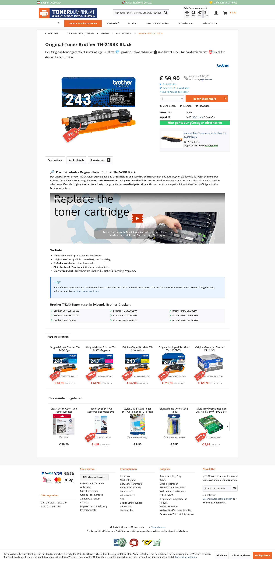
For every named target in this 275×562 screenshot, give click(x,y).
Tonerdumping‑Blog (170, 476)
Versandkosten (158, 527)
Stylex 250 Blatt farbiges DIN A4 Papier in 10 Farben (137, 410)
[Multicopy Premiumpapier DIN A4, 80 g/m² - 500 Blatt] (211, 424)
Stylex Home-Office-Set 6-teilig (174, 410)
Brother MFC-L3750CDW (185, 315)
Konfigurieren (262, 555)
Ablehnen (221, 555)
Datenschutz (126, 491)
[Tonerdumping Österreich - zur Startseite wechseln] (68, 13)
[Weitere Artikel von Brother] (223, 65)
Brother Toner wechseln (86, 291)
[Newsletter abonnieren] (234, 488)
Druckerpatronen (169, 483)
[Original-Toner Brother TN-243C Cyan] (65, 363)
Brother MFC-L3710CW (125, 320)
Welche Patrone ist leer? (173, 491)
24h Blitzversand (89, 490)
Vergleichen (169, 105)
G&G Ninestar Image (131, 483)
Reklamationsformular (92, 483)
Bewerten (204, 105)
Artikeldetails (76, 160)
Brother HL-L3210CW (65, 320)
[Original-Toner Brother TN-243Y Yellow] (137, 363)
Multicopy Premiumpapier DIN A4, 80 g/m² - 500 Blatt (211, 410)
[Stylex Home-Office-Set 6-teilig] (174, 424)
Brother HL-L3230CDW (125, 310)
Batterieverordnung (130, 487)
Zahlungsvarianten (90, 498)
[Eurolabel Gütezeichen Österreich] (120, 542)
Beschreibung (55, 160)
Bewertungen (99, 160)
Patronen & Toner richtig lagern (177, 514)
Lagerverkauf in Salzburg (93, 506)
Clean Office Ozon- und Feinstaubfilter (64, 410)
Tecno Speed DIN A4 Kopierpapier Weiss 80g (100, 410)
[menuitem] (130, 12)
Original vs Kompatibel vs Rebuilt (173, 500)
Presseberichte (88, 509)
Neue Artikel (126, 510)
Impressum (126, 506)
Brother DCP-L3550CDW (66, 315)
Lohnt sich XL (167, 495)
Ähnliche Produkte (58, 336)
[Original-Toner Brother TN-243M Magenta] (101, 363)
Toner (163, 479)
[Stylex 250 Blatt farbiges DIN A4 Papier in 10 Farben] (137, 424)
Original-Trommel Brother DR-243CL (210, 349)
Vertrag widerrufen (95, 477)
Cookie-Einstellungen (131, 502)
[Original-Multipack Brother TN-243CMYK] (174, 363)
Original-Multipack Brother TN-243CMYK (174, 349)
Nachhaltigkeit (128, 479)
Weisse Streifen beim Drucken (176, 510)
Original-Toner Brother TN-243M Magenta (101, 349)
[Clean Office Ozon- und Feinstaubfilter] (64, 424)
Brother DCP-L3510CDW (66, 310)
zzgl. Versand (206, 79)
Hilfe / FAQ (86, 487)
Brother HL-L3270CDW (125, 315)
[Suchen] (165, 12)
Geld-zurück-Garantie (91, 494)
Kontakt (84, 502)
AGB (122, 498)
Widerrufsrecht (128, 495)
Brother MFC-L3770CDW (185, 320)
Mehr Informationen (186, 556)
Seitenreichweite (169, 506)
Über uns (125, 476)
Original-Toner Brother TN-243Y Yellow (137, 349)
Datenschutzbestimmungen (217, 498)
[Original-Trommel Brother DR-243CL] (210, 363)
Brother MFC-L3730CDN (184, 310)
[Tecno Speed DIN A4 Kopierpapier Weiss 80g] (101, 424)
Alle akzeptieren (241, 555)
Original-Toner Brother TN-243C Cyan (65, 349)
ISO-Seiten (197, 117)
